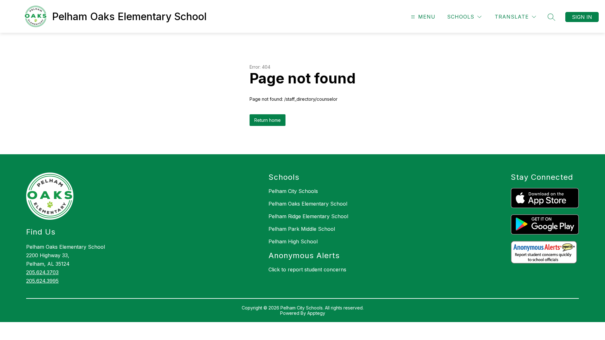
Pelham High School (293, 241)
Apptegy (316, 313)
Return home (267, 120)
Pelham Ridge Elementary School (308, 216)
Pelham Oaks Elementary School (307, 204)
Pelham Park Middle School (301, 229)
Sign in (582, 17)
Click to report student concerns (307, 269)
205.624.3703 (42, 272)
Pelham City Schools (293, 191)
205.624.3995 (42, 281)
